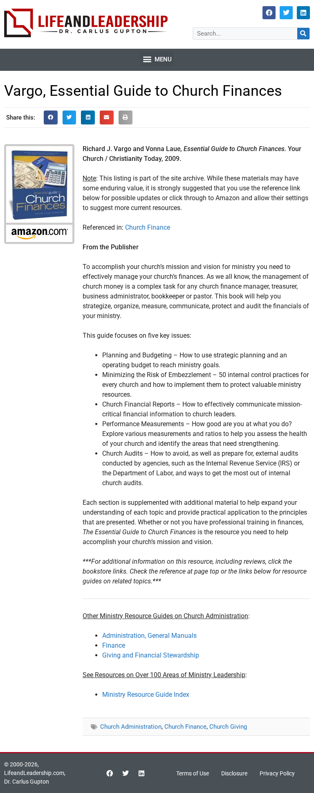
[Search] (303, 33)
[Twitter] (286, 12)
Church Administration (130, 726)
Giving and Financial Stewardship (150, 655)
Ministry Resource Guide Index (145, 694)
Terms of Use (192, 773)
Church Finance (147, 227)
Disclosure (234, 773)
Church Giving (228, 726)
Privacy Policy (277, 773)
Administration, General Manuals (149, 635)
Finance (113, 645)
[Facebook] (269, 12)
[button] (157, 59)
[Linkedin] (303, 12)
